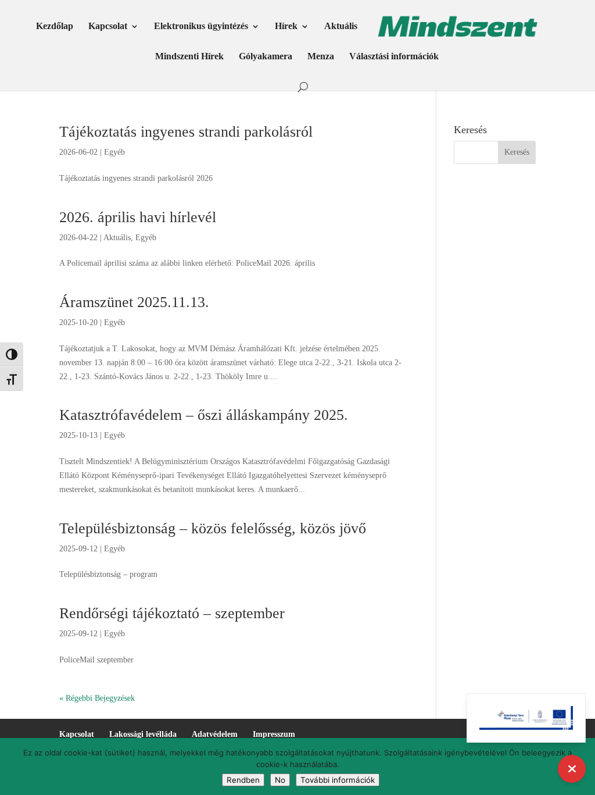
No (280, 780)
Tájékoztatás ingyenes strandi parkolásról (186, 131)
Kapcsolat (107, 26)
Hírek (286, 26)
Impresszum (274, 734)
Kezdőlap (54, 26)
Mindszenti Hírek (189, 56)
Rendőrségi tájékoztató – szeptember (172, 613)
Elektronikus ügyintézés (201, 26)
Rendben (243, 780)
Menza (320, 56)
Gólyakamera (265, 56)
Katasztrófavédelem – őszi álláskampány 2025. (203, 415)
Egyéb (114, 152)
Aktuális (340, 26)
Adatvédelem (215, 734)
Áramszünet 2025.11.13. (134, 302)
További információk (337, 780)
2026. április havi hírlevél (137, 217)
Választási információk (394, 56)
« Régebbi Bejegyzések (97, 698)
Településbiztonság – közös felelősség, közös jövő (212, 528)
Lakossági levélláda (143, 734)
